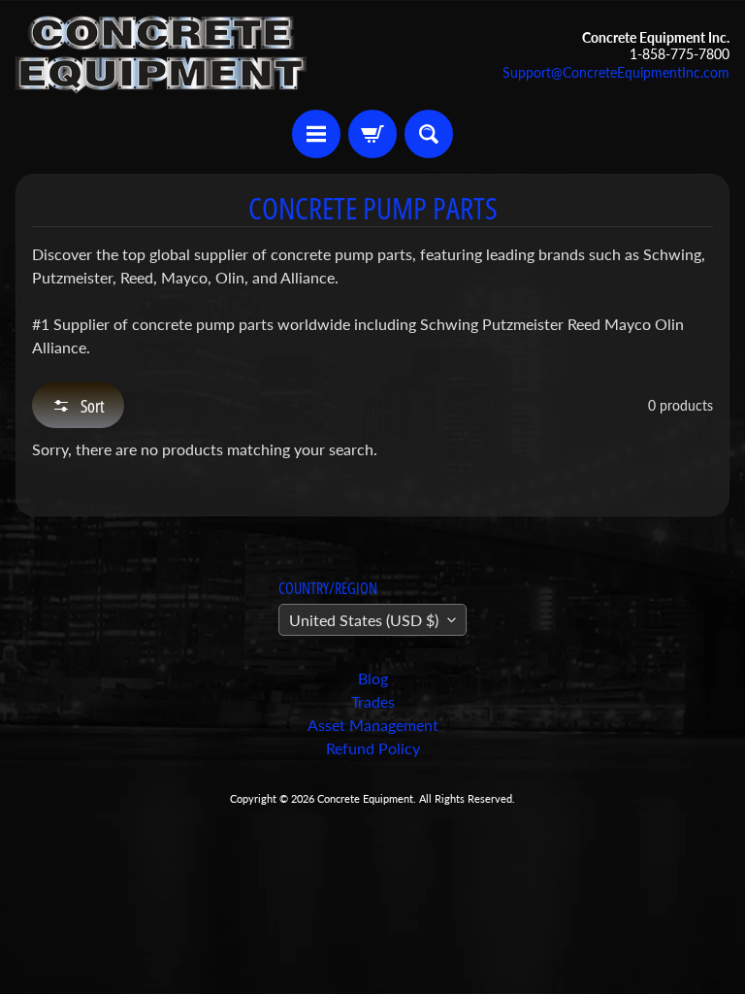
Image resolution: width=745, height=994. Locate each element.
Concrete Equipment (365, 798)
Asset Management (373, 724)
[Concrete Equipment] (161, 55)
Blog (373, 678)
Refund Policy (373, 748)
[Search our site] (429, 134)
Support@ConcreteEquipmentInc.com (615, 73)
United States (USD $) (363, 620)
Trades (373, 701)
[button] (78, 405)
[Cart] (372, 134)
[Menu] (316, 134)
